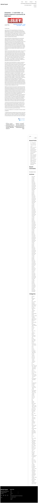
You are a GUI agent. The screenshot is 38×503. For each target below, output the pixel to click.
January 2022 (33, 236)
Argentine (33, 311)
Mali (32, 400)
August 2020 (33, 254)
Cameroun (33, 327)
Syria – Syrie (33, 451)
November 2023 (34, 212)
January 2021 (33, 249)
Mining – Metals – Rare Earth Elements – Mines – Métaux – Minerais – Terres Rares (34, 405)
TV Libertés (33, 464)
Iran (32, 363)
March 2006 (33, 289)
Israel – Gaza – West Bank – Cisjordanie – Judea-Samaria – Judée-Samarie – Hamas (34, 367)
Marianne (33, 401)
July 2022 (33, 229)
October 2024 (33, 200)
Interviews (33, 362)
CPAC (32, 337)
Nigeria (33, 414)
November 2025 (34, 186)
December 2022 (34, 224)
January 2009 (33, 275)
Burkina (33, 326)
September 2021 (34, 240)
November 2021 (34, 238)
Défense (33, 338)
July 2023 (33, 216)
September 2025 (34, 188)
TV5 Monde (33, 465)
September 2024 (34, 201)
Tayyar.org (33, 452)
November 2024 (34, 199)
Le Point (33, 389)
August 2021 (33, 241)
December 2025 (34, 185)
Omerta (33, 419)
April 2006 (33, 288)
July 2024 (33, 203)
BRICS (32, 323)
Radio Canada (33, 430)
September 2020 (34, 253)
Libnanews (23, 25)
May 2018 (33, 266)
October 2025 (33, 187)
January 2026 (33, 184)
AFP (32, 300)
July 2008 (33, 279)
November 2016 (34, 268)
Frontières (33, 353)
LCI (32, 380)
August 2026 (33, 176)
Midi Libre (33, 402)
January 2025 (33, 197)
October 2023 (33, 213)
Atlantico (33, 314)
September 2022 (34, 227)
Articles (33, 312)
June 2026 (33, 178)
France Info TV (33, 350)
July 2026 (33, 177)
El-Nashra (33, 341)
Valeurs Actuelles (34, 479)
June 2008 (33, 280)
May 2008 (33, 281)
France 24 (33, 349)
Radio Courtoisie (34, 432)
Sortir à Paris (33, 444)
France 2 (33, 348)
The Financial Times (34, 455)
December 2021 (34, 237)
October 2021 (33, 239)
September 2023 (34, 214)
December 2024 (34, 198)
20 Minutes (33, 296)
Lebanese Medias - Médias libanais (18, 24)
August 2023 (33, 215)
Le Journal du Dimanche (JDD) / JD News (34, 387)
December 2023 (34, 211)
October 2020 (33, 252)
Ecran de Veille (33, 339)
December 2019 (34, 263)
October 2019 (33, 265)
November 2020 (34, 251)
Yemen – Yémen (34, 483)
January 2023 (33, 223)
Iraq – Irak (33, 364)
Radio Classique (34, 431)
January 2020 (33, 262)
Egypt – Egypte (33, 340)
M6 (32, 399)
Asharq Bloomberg (34, 313)
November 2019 (34, 264)
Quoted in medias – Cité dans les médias (34, 426)
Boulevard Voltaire (34, 322)
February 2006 (33, 290)
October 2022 (33, 226)
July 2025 (33, 190)
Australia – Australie (34, 315)
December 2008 (34, 276)
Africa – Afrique (34, 301)
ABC (32, 297)
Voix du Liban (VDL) (34, 482)
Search (30, 136)
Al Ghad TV (33, 302)
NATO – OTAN (33, 413)
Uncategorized (33, 466)
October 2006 (33, 287)
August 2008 (33, 278)
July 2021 (33, 242)
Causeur (33, 328)
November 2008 (34, 277)
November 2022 (34, 225)
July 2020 (33, 255)
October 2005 (33, 291)
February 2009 (33, 274)
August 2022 (33, 228)
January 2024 (33, 210)
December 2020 (34, 250)
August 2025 (33, 189)
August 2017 (33, 267)
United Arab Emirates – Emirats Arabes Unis (34, 468)
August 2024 (33, 202)
